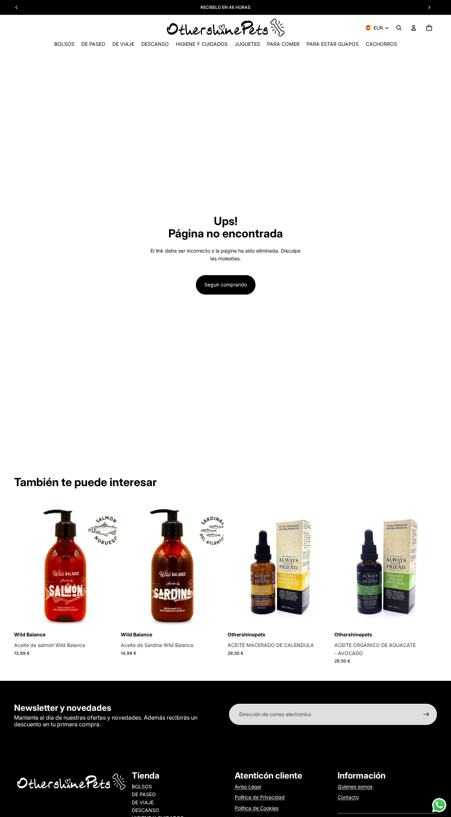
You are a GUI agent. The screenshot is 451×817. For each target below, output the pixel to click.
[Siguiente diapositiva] (212, 565)
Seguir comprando (225, 285)
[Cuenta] (413, 28)
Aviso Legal (248, 786)
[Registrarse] (426, 714)
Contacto (348, 797)
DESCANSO (145, 810)
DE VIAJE (143, 802)
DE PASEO (144, 794)
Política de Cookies (256, 808)
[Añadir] (105, 618)
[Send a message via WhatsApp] (439, 805)
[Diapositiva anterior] (131, 565)
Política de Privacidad (260, 797)
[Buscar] (399, 28)
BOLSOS (142, 786)
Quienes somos (355, 786)
